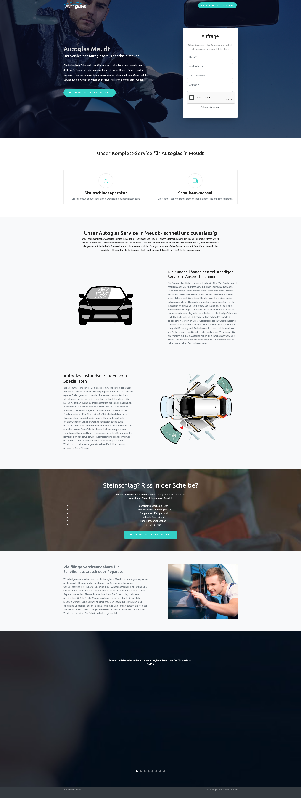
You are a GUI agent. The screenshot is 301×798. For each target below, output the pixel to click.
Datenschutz (75, 789)
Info (65, 789)
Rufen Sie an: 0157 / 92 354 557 (217, 5)
